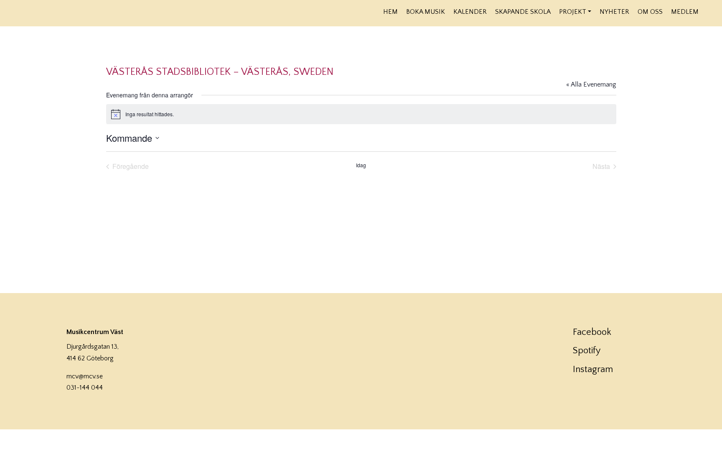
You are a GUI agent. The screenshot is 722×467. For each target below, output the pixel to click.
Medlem (685, 11)
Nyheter (614, 11)
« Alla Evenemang (591, 84)
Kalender (470, 11)
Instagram (593, 369)
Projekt (572, 11)
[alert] (361, 114)
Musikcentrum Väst (96, 12)
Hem (390, 11)
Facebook (592, 332)
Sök (708, 11)
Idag (361, 165)
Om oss (650, 11)
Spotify (586, 350)
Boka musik (425, 11)
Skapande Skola (523, 11)
